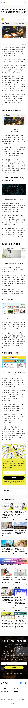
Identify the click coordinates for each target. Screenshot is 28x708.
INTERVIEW (5, 568)
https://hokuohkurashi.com (14, 263)
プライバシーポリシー (21, 699)
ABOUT (16, 692)
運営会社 (3, 699)
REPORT (17, 587)
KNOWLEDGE (6, 42)
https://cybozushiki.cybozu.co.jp (14, 319)
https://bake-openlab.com (14, 200)
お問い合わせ (10, 699)
